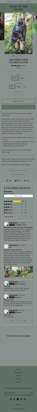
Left (12, 86)
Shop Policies (18, 372)
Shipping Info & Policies (18, 170)
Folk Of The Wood (18, 8)
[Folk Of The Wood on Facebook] (14, 399)
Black (22, 78)
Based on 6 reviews (9, 193)
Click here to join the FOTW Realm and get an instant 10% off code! (17, 114)
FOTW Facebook (25, 164)
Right (18, 86)
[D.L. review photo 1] (8, 272)
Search (18, 369)
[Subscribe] (31, 393)
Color (18, 74)
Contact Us (18, 378)
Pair (25, 86)
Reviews (18, 375)
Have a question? (18, 174)
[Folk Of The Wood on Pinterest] (21, 399)
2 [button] (16, 321)
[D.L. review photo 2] (19, 272)
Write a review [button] (18, 196)
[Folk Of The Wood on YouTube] (18, 399)
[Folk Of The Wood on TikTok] (25, 399)
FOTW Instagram (13, 164)
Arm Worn (18, 83)
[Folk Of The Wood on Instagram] (11, 399)
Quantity (18, 91)
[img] (13, 223)
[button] (15, 65)
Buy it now (18, 107)
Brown (15, 78)
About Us (18, 382)
